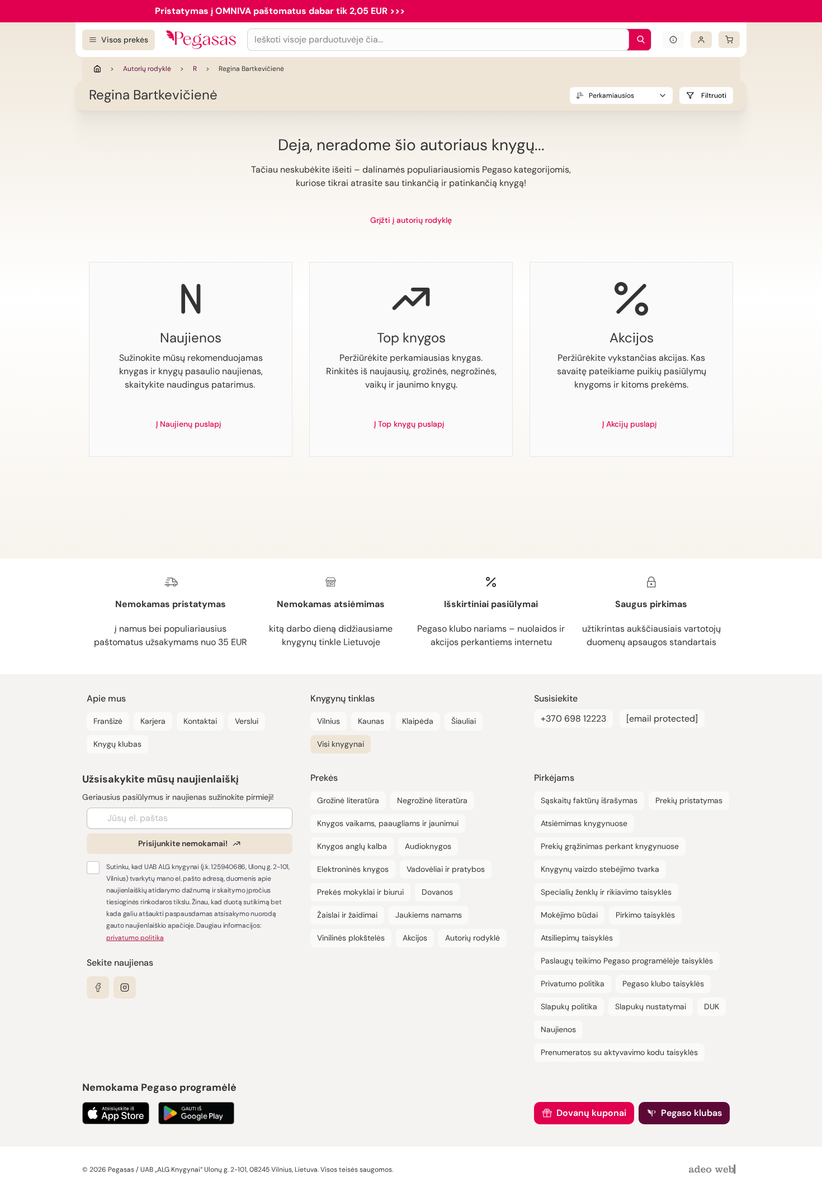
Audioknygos (428, 846)
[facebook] (98, 987)
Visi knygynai (340, 744)
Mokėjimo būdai (569, 915)
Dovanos (437, 892)
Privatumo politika (572, 984)
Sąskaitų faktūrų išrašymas (589, 800)
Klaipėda (417, 721)
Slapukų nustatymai (650, 1006)
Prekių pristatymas (688, 800)
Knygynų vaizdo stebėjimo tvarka (600, 869)
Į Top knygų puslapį (409, 424)
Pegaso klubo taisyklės (663, 984)
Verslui (246, 721)
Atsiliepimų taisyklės (577, 938)
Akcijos (415, 938)
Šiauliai (463, 721)
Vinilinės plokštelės (351, 938)
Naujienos (558, 1029)
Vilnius (328, 721)
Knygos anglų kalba (352, 846)
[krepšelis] (729, 39)
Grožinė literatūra (348, 800)
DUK (711, 1006)
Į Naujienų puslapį (188, 424)
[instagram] (125, 987)
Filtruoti (713, 95)
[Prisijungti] (701, 39)
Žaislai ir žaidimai (347, 915)
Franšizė (107, 721)
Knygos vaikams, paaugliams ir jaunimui (388, 823)
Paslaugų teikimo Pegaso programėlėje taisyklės (627, 961)
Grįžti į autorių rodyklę (411, 220)
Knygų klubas (117, 744)
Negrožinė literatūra (432, 800)
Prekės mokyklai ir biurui (360, 892)
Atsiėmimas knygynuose (584, 823)
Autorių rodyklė (147, 68)
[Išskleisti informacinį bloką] (673, 39)
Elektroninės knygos (353, 869)
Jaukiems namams (428, 915)
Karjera (153, 721)
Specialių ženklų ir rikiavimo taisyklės (606, 892)
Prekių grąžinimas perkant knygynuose (610, 846)
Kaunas (371, 721)
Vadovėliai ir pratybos (446, 869)
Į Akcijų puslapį (629, 424)
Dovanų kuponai (591, 1113)
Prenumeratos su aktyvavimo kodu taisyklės (619, 1052)
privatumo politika (135, 937)
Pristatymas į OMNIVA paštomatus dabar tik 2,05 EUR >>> (280, 11)
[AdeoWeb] (713, 1170)
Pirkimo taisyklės (645, 915)
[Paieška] (638, 39)
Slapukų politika (569, 1006)
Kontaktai (200, 721)
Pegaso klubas (691, 1113)
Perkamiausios (611, 95)
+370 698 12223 (573, 718)
